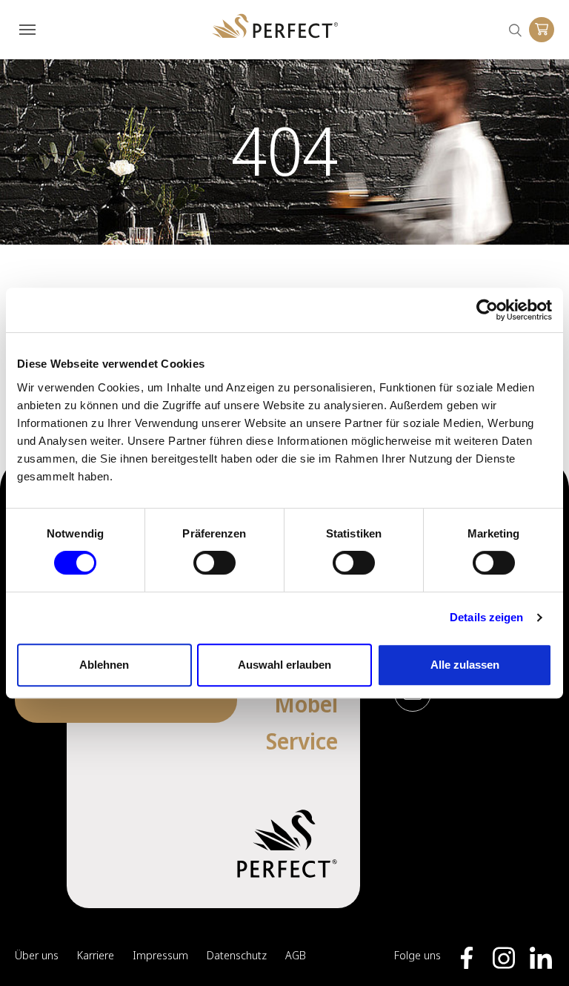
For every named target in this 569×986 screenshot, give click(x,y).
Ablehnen (104, 664)
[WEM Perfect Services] (275, 26)
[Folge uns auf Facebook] (467, 958)
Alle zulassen (464, 664)
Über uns (37, 954)
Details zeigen (486, 617)
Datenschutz (237, 954)
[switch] (214, 563)
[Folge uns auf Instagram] (504, 958)
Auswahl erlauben (284, 664)
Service (302, 741)
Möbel (306, 704)
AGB (295, 954)
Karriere (95, 954)
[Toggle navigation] (27, 29)
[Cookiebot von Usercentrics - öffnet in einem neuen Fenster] (487, 310)
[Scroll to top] (535, 952)
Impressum (160, 954)
